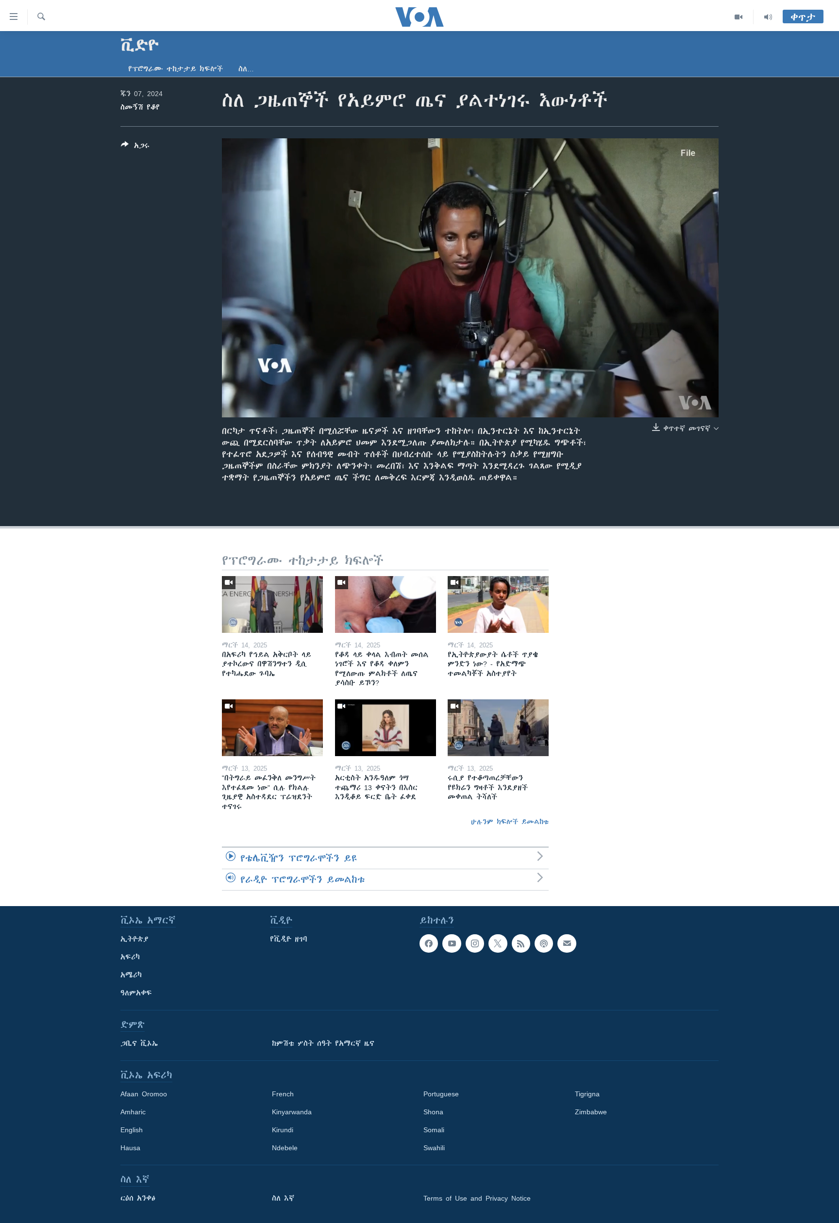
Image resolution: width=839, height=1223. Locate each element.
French (283, 1094)
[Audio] (768, 17)
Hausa (130, 1147)
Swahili (434, 1147)
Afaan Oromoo (143, 1094)
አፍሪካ (130, 957)
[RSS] (521, 943)
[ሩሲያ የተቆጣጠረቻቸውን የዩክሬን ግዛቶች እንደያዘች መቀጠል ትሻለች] (498, 727)
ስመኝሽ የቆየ (140, 107)
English (131, 1129)
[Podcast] (544, 943)
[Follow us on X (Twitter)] (497, 943)
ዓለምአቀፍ (136, 993)
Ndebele (285, 1147)
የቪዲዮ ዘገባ (288, 939)
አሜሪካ (131, 975)
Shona (433, 1111)
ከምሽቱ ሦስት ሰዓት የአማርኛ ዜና (323, 1043)
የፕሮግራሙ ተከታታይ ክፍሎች (175, 69)
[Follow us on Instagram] (475, 943)
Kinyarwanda (292, 1111)
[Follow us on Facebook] (429, 943)
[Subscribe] (566, 943)
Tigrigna (587, 1094)
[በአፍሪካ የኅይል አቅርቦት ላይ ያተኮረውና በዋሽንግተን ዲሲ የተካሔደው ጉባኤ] (272, 604)
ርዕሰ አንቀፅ (137, 1198)
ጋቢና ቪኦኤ (139, 1043)
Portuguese (441, 1094)
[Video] (739, 17)
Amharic (133, 1111)
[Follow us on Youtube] (451, 943)
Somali (433, 1129)
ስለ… (246, 69)
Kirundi (282, 1129)
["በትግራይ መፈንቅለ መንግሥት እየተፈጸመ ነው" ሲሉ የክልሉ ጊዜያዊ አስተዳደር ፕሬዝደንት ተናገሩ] (272, 727)
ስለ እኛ (283, 1198)
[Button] (135, 147)
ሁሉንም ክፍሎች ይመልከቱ (510, 822)
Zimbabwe (591, 1111)
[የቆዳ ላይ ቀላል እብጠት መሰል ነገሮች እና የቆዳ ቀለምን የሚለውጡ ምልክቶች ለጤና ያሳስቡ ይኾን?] (385, 604)
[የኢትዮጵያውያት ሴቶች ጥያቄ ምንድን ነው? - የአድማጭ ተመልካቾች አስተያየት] (498, 604)
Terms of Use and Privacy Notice (477, 1198)
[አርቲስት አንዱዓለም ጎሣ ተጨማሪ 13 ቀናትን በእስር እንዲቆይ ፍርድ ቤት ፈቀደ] (385, 727)
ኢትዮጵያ (134, 939)
